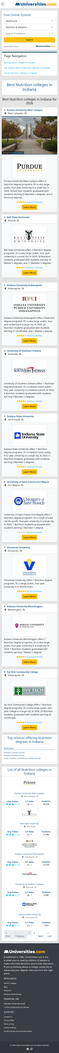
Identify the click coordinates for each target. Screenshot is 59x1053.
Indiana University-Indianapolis (24, 285)
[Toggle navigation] (3, 4)
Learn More (29, 207)
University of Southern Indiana (24, 350)
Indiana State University (20, 416)
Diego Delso (17, 152)
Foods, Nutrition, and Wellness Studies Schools (22, 758)
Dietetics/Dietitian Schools (14, 755)
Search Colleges (10, 983)
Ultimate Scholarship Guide (14, 1003)
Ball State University (18, 217)
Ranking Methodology (12, 994)
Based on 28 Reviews (35, 657)
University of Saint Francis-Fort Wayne (28, 481)
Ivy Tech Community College (22, 671)
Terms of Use (9, 1024)
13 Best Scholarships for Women (16, 1007)
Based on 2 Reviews (34, 591)
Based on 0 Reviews (34, 532)
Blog (5, 987)
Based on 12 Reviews (35, 267)
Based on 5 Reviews (34, 335)
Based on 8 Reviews (34, 467)
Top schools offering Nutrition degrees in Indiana (27, 68)
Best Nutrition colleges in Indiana (19, 62)
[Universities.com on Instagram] (31, 1049)
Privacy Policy (9, 1020)
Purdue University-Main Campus (25, 110)
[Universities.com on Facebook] (28, 1049)
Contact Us (8, 1017)
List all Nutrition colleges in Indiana (20, 73)
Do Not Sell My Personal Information (18, 1031)
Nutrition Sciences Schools (14, 752)
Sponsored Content (11, 46)
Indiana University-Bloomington (25, 606)
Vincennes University (18, 547)
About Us (7, 990)
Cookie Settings (10, 1027)
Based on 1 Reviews (34, 401)
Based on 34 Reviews (35, 202)
